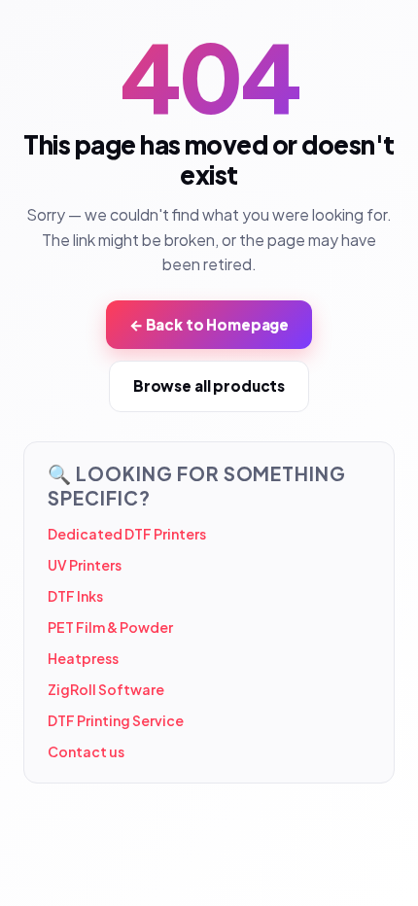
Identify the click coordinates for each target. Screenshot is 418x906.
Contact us (86, 751)
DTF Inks (75, 596)
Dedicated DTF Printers (127, 533)
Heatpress (83, 658)
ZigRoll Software (106, 689)
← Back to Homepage (209, 324)
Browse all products (209, 385)
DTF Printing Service (116, 720)
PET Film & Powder (110, 627)
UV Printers (85, 565)
